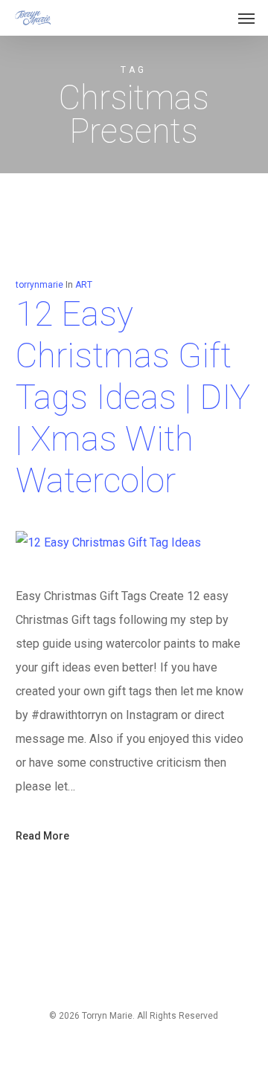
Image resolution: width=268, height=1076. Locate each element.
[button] (246, 17)
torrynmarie (39, 285)
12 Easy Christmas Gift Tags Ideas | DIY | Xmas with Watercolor (133, 397)
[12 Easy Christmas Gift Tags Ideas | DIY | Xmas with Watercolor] (108, 542)
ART (83, 285)
